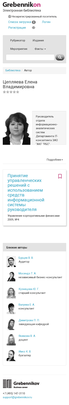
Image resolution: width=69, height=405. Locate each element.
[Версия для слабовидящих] (33, 27)
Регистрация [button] (17, 27)
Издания (38, 40)
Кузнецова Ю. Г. (29, 289)
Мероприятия (18, 49)
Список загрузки (21, 22)
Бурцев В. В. (26, 257)
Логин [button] (46, 22)
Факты (39, 49)
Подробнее (54, 159)
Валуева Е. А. (27, 304)
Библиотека (13, 70)
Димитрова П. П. (29, 320)
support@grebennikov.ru (17, 397)
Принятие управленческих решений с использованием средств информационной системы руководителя (26, 192)
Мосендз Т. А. (27, 273)
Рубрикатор (17, 40)
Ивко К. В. (25, 351)
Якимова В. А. (27, 336)
